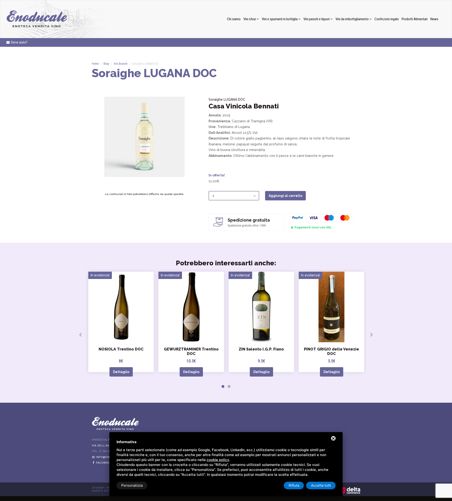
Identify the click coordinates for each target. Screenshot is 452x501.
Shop (106, 63)
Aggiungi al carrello (285, 196)
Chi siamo (234, 19)
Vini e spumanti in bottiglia (280, 19)
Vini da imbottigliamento (352, 19)
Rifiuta (294, 485)
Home (95, 63)
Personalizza (132, 485)
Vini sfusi (250, 19)
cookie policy (218, 459)
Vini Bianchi (121, 63)
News (434, 19)
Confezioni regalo (387, 19)
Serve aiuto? (18, 42)
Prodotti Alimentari (415, 19)
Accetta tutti (321, 485)
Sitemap (98, 487)
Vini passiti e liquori (316, 19)
